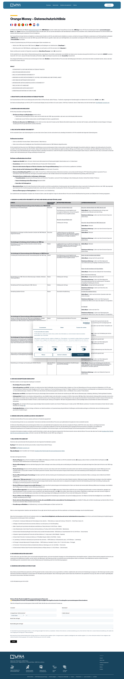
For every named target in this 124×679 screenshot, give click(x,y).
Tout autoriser (80, 354)
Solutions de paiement (65, 5)
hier (24, 405)
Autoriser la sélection (62, 354)
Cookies (72, 676)
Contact (109, 5)
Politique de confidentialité (63, 676)
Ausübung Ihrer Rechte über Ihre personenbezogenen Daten (50, 451)
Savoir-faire (55, 5)
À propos (48, 5)
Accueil (101, 658)
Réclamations (79, 676)
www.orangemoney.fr (34, 29)
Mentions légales (52, 676)
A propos (101, 664)
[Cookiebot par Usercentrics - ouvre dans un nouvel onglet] (84, 323)
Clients (75, 5)
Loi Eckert (95, 676)
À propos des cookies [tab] (81, 327)
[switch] (55, 349)
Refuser (43, 354)
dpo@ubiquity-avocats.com (102, 102)
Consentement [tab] (42, 327)
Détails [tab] (62, 327)
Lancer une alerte (87, 676)
